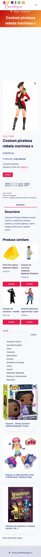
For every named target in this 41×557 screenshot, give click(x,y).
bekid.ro (24, 167)
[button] (35, 83)
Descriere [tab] (20, 205)
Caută (5, 331)
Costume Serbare (22, 197)
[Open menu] (36, 5)
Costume (8, 136)
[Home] (11, 11)
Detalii (8, 174)
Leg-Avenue (32, 197)
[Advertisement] (20, 56)
